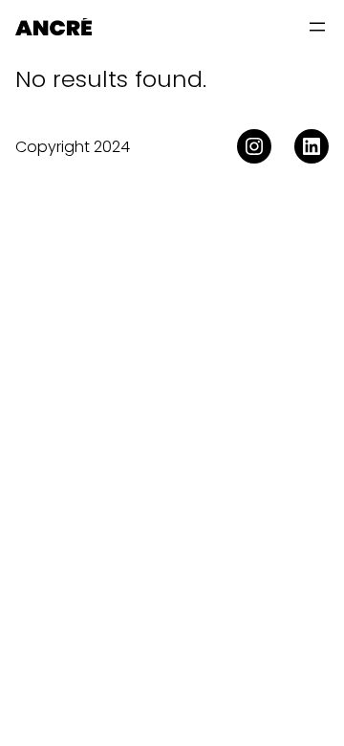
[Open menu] (317, 26)
